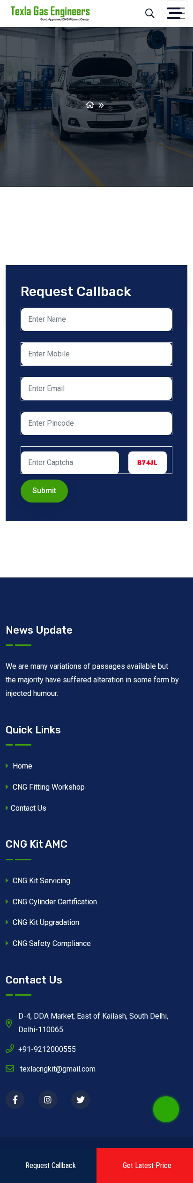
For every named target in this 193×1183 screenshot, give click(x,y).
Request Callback (50, 1165)
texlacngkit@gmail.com (57, 1069)
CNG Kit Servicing (40, 880)
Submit (44, 490)
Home (21, 766)
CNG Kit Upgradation (45, 922)
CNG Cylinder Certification (54, 901)
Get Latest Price (147, 1165)
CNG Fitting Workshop (48, 787)
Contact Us (28, 808)
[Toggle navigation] (177, 13)
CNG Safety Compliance (51, 943)
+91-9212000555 (47, 1049)
